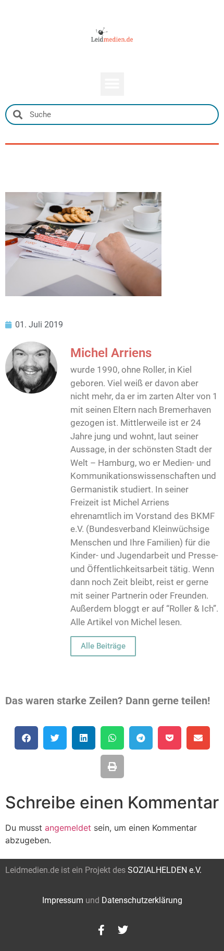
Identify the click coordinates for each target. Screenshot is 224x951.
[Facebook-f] (101, 930)
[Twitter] (123, 930)
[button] (112, 84)
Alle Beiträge (103, 646)
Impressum (62, 900)
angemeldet (68, 827)
